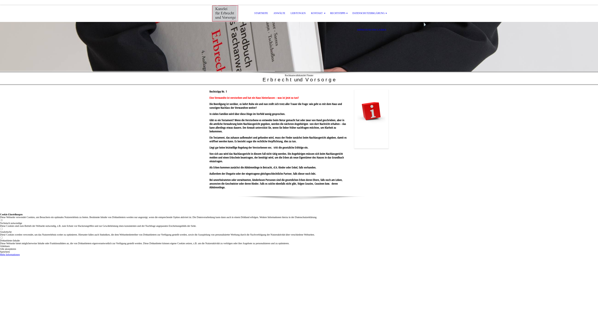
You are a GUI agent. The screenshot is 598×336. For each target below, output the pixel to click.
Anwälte (279, 13)
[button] (158, 246)
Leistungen (298, 13)
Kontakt (317, 13)
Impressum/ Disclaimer (371, 29)
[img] (225, 13)
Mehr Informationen (10, 254)
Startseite (261, 13)
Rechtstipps (337, 13)
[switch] (1, 220)
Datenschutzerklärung (368, 13)
